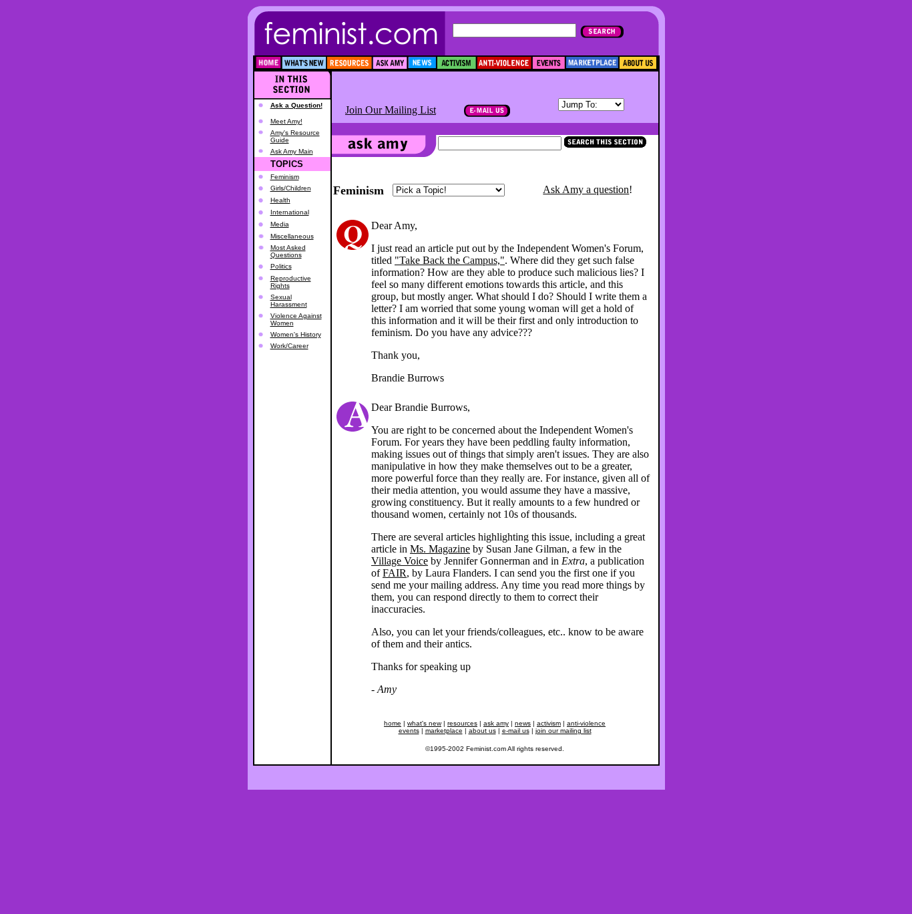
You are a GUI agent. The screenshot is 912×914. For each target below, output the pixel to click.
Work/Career (289, 345)
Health (280, 200)
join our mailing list (563, 730)
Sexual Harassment (288, 300)
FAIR (395, 573)
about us (482, 730)
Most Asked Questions (288, 251)
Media (279, 224)
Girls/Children (290, 188)
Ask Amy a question (586, 189)
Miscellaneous (292, 236)
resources (462, 723)
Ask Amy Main (291, 151)
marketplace (444, 730)
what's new (424, 723)
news (523, 723)
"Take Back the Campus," (450, 260)
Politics (281, 266)
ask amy (496, 723)
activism (549, 723)
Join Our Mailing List (390, 110)
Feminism (284, 176)
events (409, 730)
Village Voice (399, 561)
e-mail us (515, 730)
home (392, 723)
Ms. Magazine (440, 549)
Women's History (295, 334)
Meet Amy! (286, 121)
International (289, 212)
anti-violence (586, 723)
